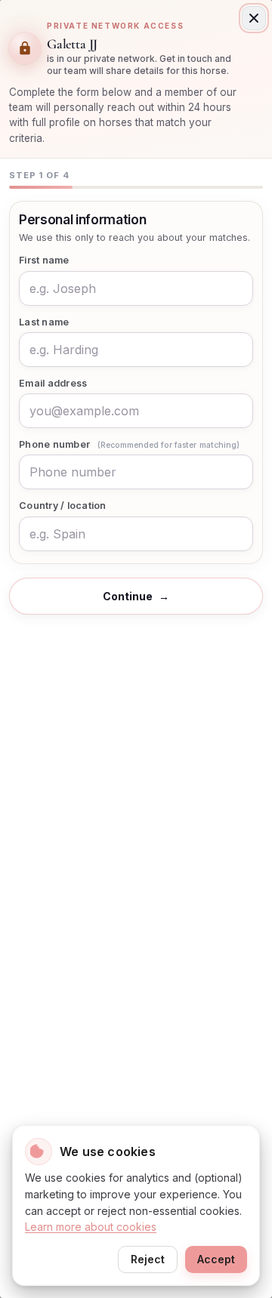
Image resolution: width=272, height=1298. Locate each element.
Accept (216, 1259)
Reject (148, 1259)
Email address (53, 383)
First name (44, 260)
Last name (44, 322)
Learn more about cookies (90, 1226)
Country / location (63, 505)
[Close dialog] (254, 18)
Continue (136, 596)
